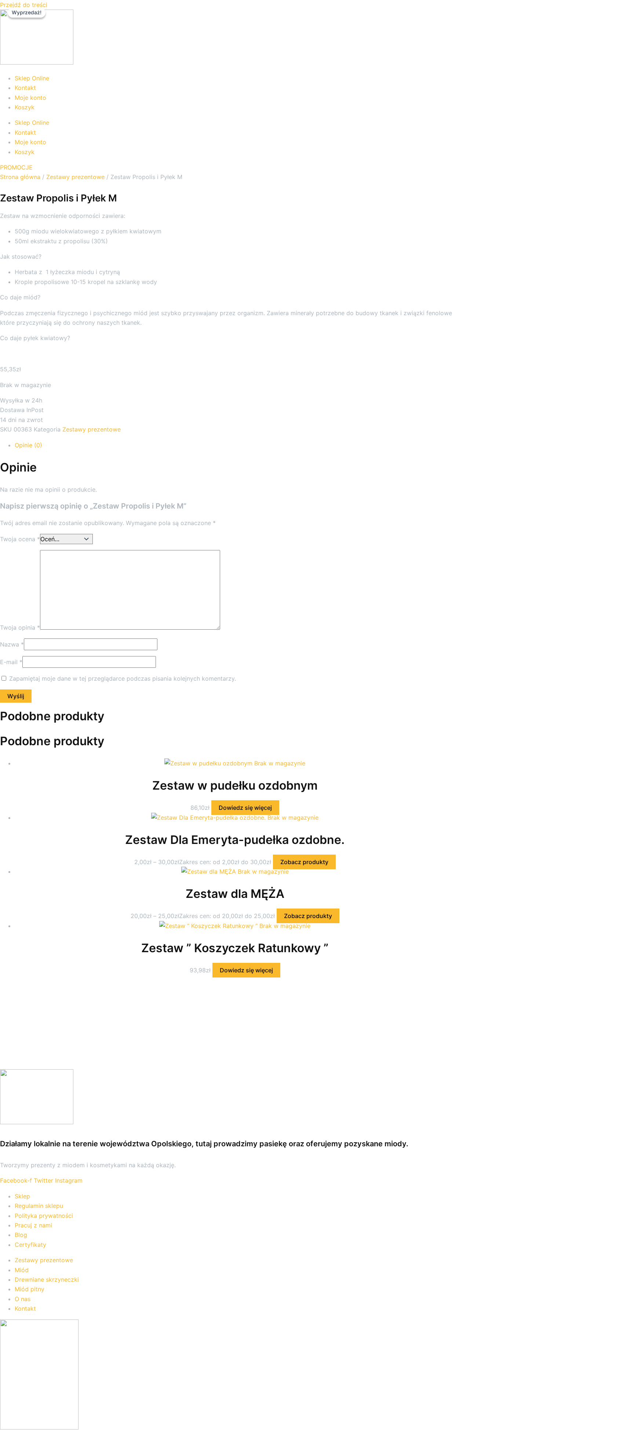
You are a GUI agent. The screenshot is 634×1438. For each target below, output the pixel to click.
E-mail (11, 662)
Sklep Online (32, 78)
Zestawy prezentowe (75, 177)
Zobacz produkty (304, 862)
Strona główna (20, 177)
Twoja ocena (20, 539)
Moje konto (30, 97)
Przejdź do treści (23, 4)
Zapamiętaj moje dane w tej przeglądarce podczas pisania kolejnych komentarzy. (122, 678)
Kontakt (25, 87)
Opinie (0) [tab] (28, 445)
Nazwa (12, 644)
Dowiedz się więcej (245, 807)
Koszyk (24, 107)
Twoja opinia (20, 627)
